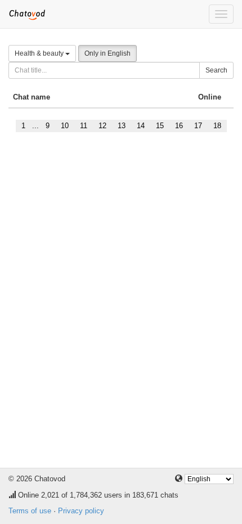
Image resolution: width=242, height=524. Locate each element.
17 (198, 125)
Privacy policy (81, 511)
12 (102, 125)
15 (160, 125)
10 (65, 125)
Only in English (107, 53)
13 (122, 125)
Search (216, 70)
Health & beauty (40, 53)
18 (217, 125)
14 (141, 125)
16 (179, 125)
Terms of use (29, 511)
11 (83, 125)
